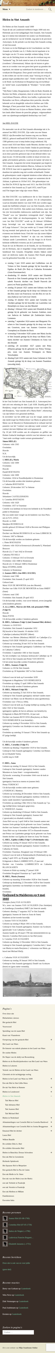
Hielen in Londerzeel (11, 1092)
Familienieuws (8, 1196)
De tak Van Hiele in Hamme (14, 1087)
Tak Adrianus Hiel (12, 1105)
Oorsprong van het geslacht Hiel (15, 1040)
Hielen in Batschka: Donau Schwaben (18, 1153)
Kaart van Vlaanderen (11, 1035)
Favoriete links (8, 1200)
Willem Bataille (9, 1140)
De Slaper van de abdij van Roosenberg (18, 1057)
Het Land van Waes (10, 1044)
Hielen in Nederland (11, 1118)
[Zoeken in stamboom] (50, 9)
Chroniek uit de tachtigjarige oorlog (17, 1074)
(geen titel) (7, 1269)
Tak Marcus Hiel (11, 1100)
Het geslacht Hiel (9, 1022)
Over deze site (8, 1014)
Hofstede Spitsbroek (11, 1161)
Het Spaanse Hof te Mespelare (15, 1166)
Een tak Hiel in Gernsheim (13, 1157)
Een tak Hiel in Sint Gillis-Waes (15, 1083)
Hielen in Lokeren (10, 1066)
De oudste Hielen (9, 1053)
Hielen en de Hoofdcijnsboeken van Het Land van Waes (25, 1061)
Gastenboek (26, 1289)
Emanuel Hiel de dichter (12, 1131)
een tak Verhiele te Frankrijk (14, 1183)
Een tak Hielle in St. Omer (13, 1174)
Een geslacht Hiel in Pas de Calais (16, 1170)
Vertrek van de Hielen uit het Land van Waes (20, 1070)
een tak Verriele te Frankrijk (14, 1187)
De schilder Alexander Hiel (13, 1148)
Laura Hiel (7, 1135)
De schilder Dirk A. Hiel (12, 1144)
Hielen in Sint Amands (11, 1096)
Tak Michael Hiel (12, 1113)
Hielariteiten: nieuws (11, 1018)
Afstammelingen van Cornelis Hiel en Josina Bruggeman (25, 1126)
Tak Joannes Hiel (12, 1109)
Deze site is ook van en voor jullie (16, 1263)
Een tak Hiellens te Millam (13, 1192)
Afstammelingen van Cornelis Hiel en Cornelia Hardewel (25, 1122)
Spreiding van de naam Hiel (14, 1031)
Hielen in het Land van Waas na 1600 (18, 1079)
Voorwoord (7, 1027)
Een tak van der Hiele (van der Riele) (17, 1179)
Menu (5, 9)
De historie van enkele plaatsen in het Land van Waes (24, 1048)
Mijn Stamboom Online (28, 1348)
